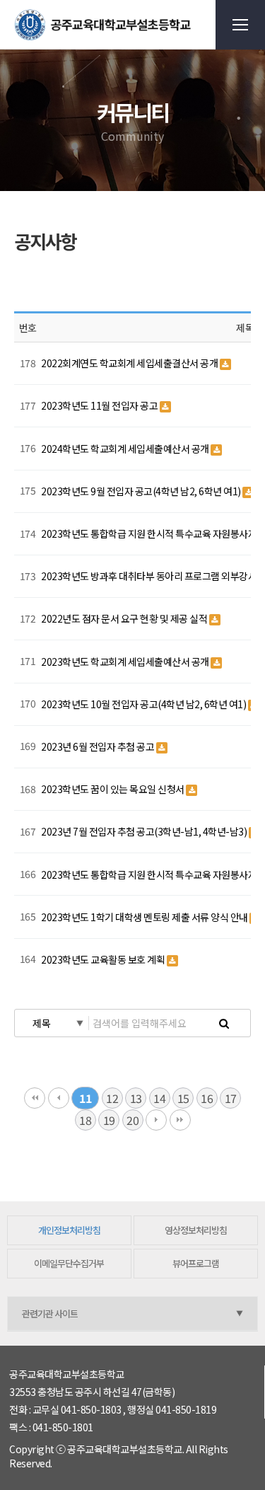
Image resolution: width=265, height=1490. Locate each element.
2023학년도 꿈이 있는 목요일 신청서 (113, 789)
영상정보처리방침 (196, 1230)
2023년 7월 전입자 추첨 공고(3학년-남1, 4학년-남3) (145, 831)
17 (231, 1098)
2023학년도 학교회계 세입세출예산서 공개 (126, 661)
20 (132, 1119)
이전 (58, 1098)
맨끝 (180, 1120)
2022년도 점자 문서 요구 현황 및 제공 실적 (125, 618)
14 (159, 1098)
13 (136, 1098)
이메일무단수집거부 (69, 1263)
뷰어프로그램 (195, 1263)
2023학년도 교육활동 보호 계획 (104, 959)
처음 (34, 1098)
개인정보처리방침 (69, 1230)
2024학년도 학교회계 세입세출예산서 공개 (126, 448)
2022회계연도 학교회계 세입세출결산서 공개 (130, 363)
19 (109, 1119)
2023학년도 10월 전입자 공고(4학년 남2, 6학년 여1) (144, 704)
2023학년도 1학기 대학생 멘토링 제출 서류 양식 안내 (145, 917)
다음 (156, 1120)
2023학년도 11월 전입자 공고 (100, 405)
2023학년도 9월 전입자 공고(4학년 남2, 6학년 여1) (141, 491)
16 (207, 1098)
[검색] (224, 1023)
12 (112, 1098)
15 (183, 1098)
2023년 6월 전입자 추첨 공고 (98, 746)
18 (85, 1119)
